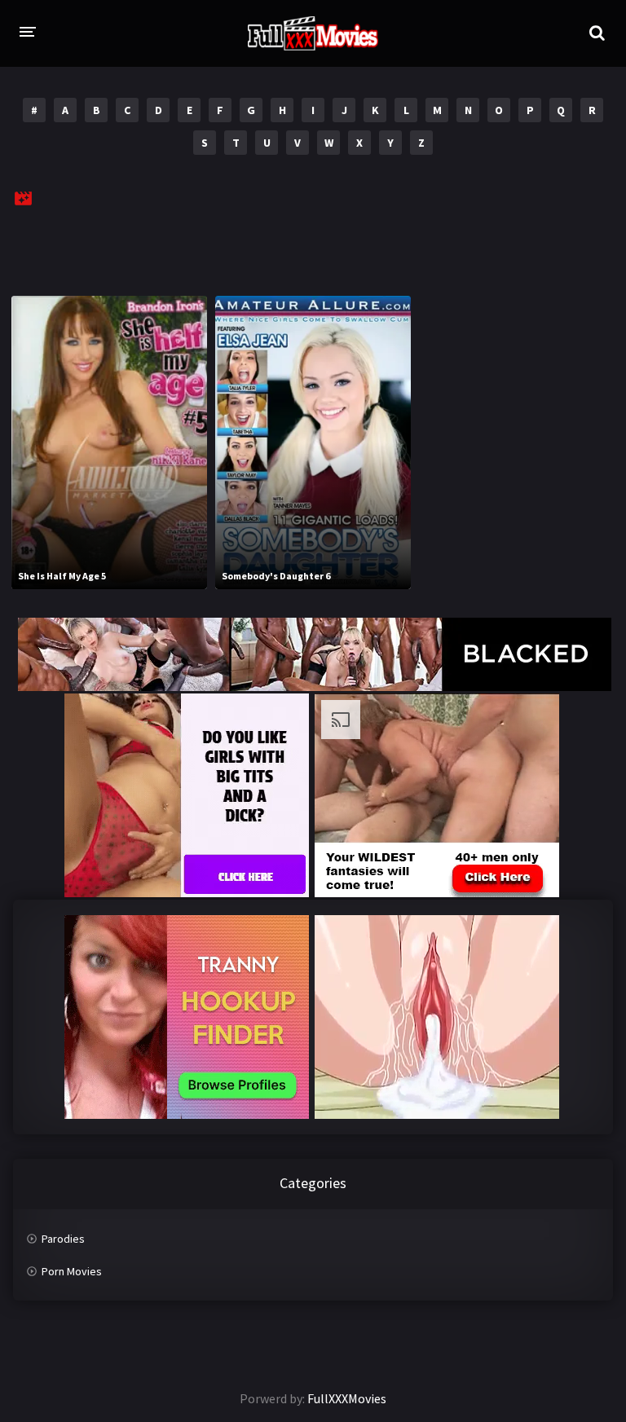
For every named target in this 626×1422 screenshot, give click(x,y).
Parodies (63, 1238)
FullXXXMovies (346, 1398)
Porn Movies (72, 1271)
